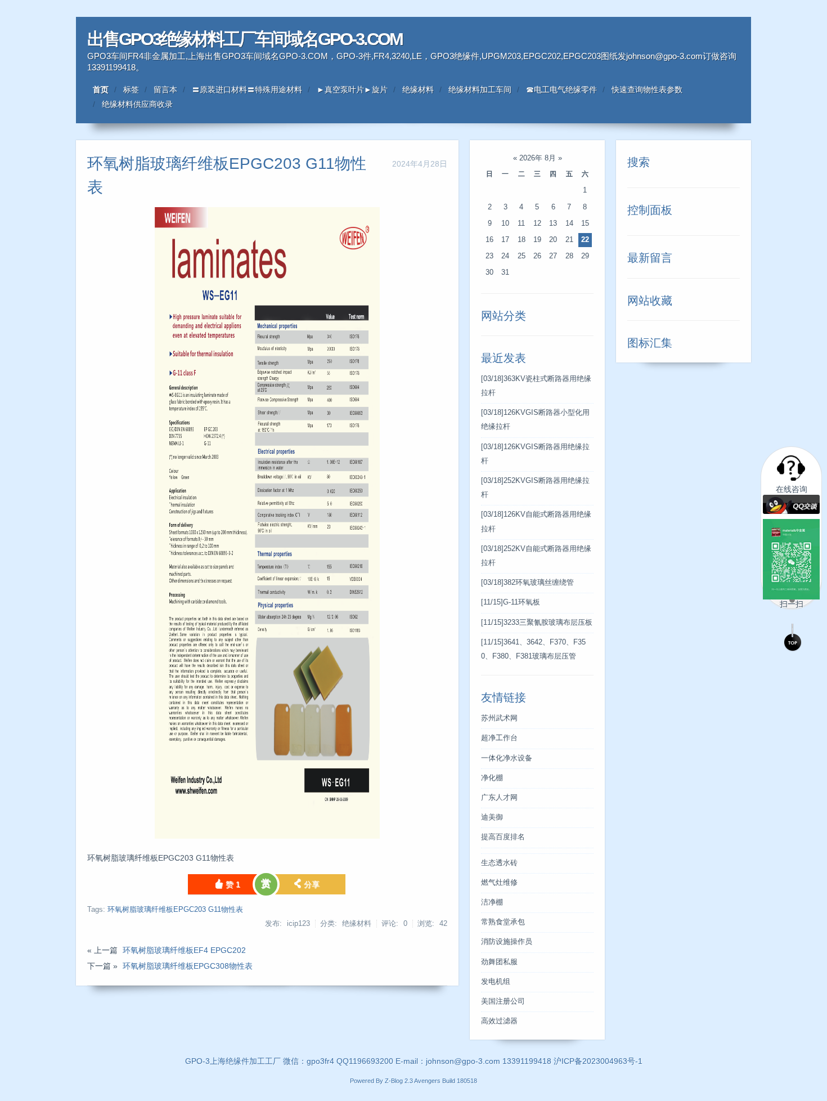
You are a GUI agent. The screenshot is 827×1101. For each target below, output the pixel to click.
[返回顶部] (793, 638)
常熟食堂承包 (503, 922)
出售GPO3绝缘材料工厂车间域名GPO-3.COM (244, 39)
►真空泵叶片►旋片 (352, 89)
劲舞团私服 (499, 962)
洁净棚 (492, 902)
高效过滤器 (499, 1021)
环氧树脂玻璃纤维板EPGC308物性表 (188, 965)
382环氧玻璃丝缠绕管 (527, 583)
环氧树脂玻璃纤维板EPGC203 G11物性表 (175, 910)
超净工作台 (499, 738)
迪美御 (492, 817)
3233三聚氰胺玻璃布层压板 (536, 622)
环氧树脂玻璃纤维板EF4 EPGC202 (184, 950)
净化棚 (492, 778)
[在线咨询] (791, 509)
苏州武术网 (499, 718)
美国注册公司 (503, 1001)
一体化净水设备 (506, 758)
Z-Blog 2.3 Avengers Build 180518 (431, 1080)
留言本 (165, 89)
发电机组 (495, 982)
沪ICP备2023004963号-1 (598, 1061)
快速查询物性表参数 (647, 89)
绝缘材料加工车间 (479, 89)
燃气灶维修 (499, 883)
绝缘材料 (418, 89)
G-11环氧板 (510, 602)
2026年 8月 (537, 158)
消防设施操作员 (506, 942)
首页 (101, 89)
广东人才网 (499, 798)
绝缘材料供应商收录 (137, 104)
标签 (131, 89)
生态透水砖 (499, 863)
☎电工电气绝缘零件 (561, 89)
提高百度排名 (503, 837)
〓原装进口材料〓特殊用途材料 (247, 89)
